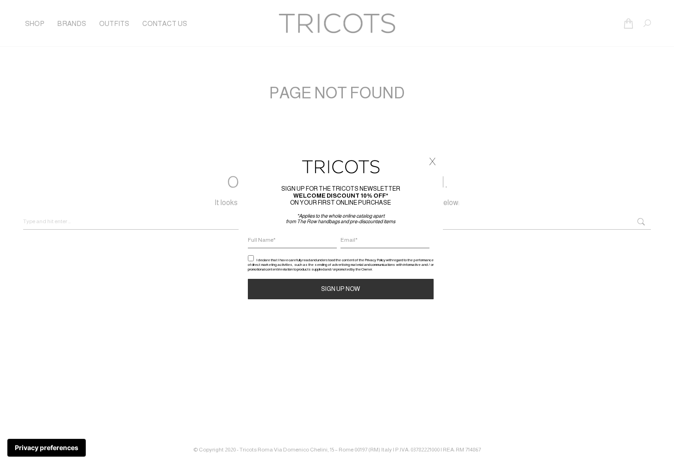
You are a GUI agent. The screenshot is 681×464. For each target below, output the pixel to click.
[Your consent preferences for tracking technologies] (46, 448)
